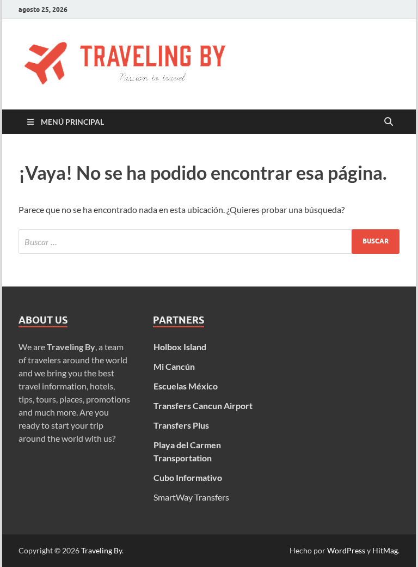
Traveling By (101, 550)
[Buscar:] (209, 241)
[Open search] (388, 122)
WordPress (346, 550)
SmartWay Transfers (191, 497)
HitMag (385, 550)
